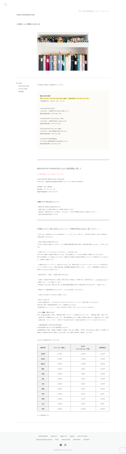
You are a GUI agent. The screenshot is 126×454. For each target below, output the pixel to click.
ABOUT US (63, 436)
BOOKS (72, 436)
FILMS (57, 439)
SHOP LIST (54, 436)
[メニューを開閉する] (5, 4)
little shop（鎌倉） (23, 88)
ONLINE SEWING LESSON (44, 439)
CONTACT (86, 439)
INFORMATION (43, 436)
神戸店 (20, 83)
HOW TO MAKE (82, 436)
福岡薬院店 (21, 91)
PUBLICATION (66, 439)
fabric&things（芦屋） (24, 86)
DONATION (76, 439)
